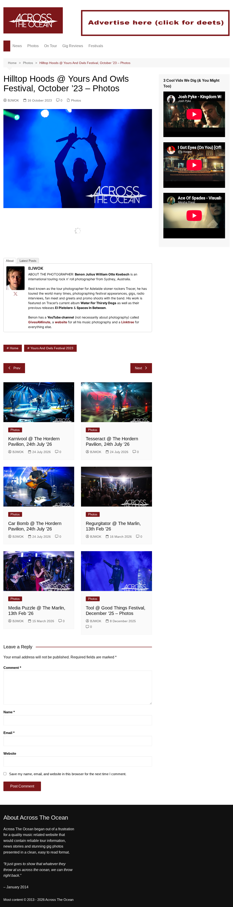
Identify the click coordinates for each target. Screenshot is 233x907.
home (14, 348)
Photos (33, 46)
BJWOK (13, 100)
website (61, 322)
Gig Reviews (72, 46)
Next (138, 368)
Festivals (96, 46)
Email (9, 733)
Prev (16, 368)
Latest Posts (28, 260)
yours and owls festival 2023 (51, 348)
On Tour (50, 46)
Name (9, 712)
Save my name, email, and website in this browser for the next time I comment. (67, 774)
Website (9, 753)
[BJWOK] (15, 278)
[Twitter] (15, 293)
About (10, 260)
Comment (12, 668)
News (17, 46)
